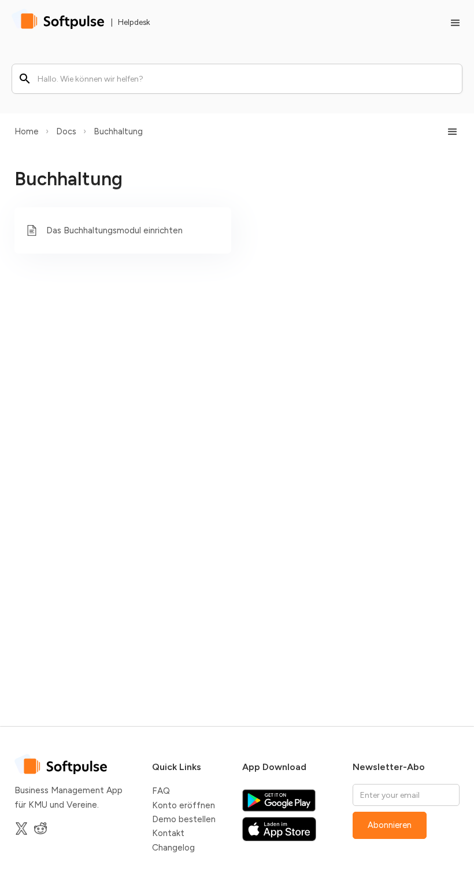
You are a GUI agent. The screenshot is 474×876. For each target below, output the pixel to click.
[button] (450, 23)
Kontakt (168, 833)
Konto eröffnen (183, 805)
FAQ (161, 791)
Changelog (173, 847)
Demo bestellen (184, 819)
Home (26, 131)
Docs (66, 131)
